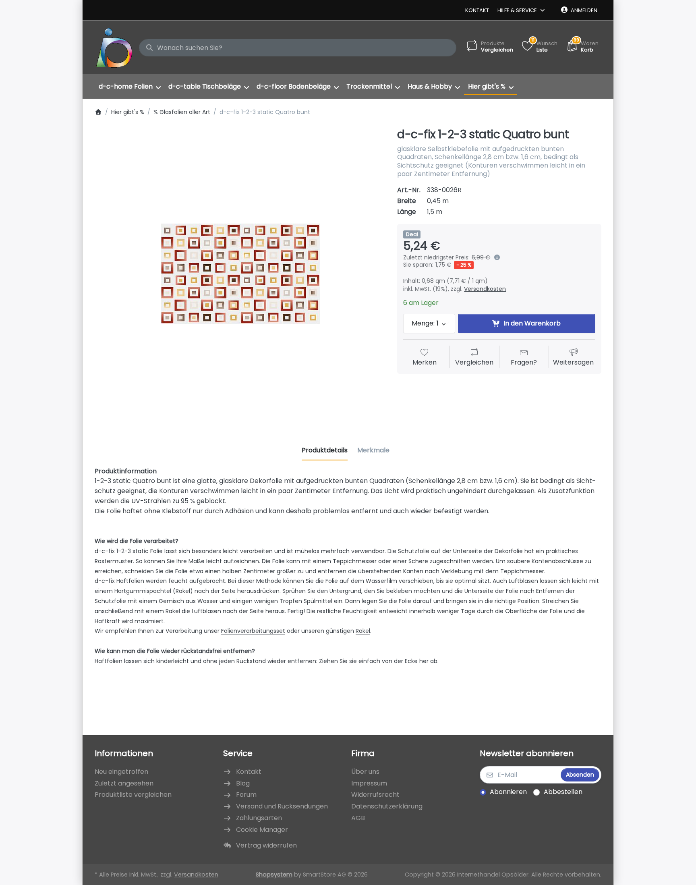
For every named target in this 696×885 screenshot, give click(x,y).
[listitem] (240, 274)
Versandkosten (485, 289)
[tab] (325, 450)
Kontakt (477, 10)
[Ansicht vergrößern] (240, 274)
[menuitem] (129, 86)
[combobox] (297, 48)
